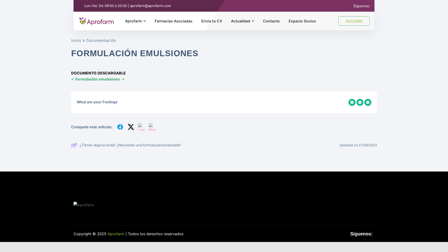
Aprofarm (133, 21)
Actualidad (240, 21)
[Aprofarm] (96, 20)
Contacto (271, 21)
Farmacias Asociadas (173, 21)
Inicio (76, 40)
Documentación (101, 40)
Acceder (354, 21)
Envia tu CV (211, 21)
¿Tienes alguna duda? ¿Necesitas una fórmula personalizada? (130, 145)
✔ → (98, 79)
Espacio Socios (302, 21)
